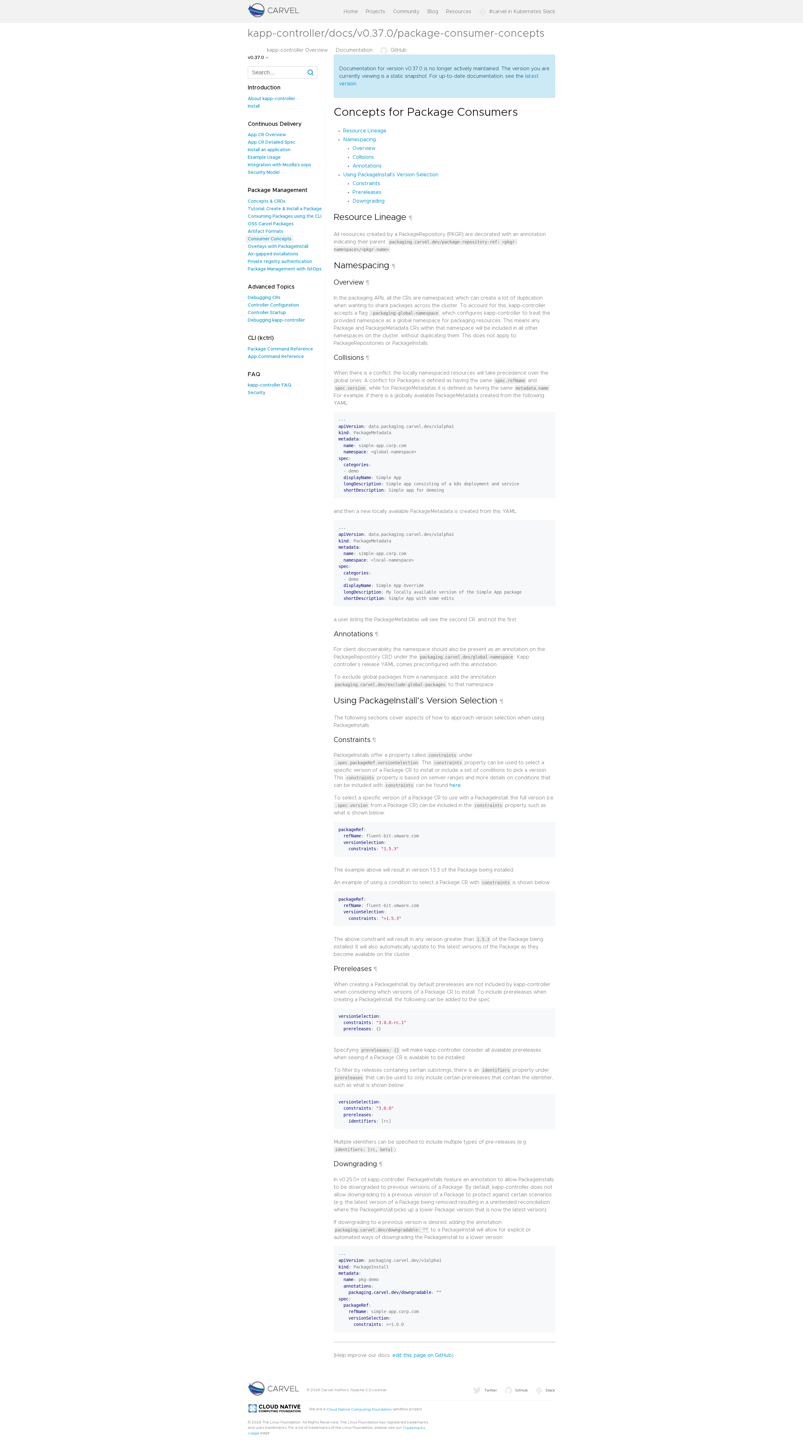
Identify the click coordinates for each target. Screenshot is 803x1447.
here (455, 785)
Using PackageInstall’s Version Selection (391, 174)
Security (256, 393)
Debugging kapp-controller (276, 320)
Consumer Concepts (269, 239)
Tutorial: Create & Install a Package (285, 209)
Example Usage (264, 157)
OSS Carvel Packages (271, 224)
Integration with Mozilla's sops (279, 165)
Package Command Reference (280, 349)
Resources (458, 11)
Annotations (367, 165)
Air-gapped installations (273, 254)
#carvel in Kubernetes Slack (522, 11)
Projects (375, 11)
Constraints (366, 183)
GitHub (399, 50)
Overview (364, 148)
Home (351, 11)
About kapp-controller (271, 99)
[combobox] (282, 72)
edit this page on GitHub (422, 1355)
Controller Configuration (273, 305)
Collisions (363, 157)
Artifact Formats (265, 231)
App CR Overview (267, 135)
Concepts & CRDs (266, 201)
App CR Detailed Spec (271, 142)
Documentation (354, 50)
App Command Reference (276, 357)
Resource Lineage (364, 130)
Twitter (490, 1390)
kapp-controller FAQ (269, 385)
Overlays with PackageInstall (278, 246)
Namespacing (359, 139)
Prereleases (367, 192)
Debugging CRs (264, 298)
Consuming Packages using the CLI (285, 216)
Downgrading (369, 201)
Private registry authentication (280, 261)
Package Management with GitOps (285, 269)
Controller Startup (267, 313)
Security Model (263, 172)
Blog (432, 11)
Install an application (269, 150)
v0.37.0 (256, 58)
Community (406, 11)
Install (254, 106)
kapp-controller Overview (297, 50)
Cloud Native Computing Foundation (359, 1409)
